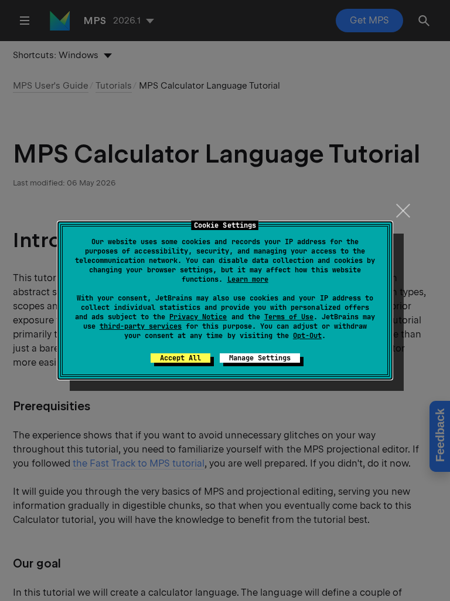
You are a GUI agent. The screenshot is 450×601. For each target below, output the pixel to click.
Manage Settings (260, 358)
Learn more (247, 279)
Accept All (180, 358)
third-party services (141, 326)
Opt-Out (307, 335)
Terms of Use (288, 317)
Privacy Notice (198, 317)
